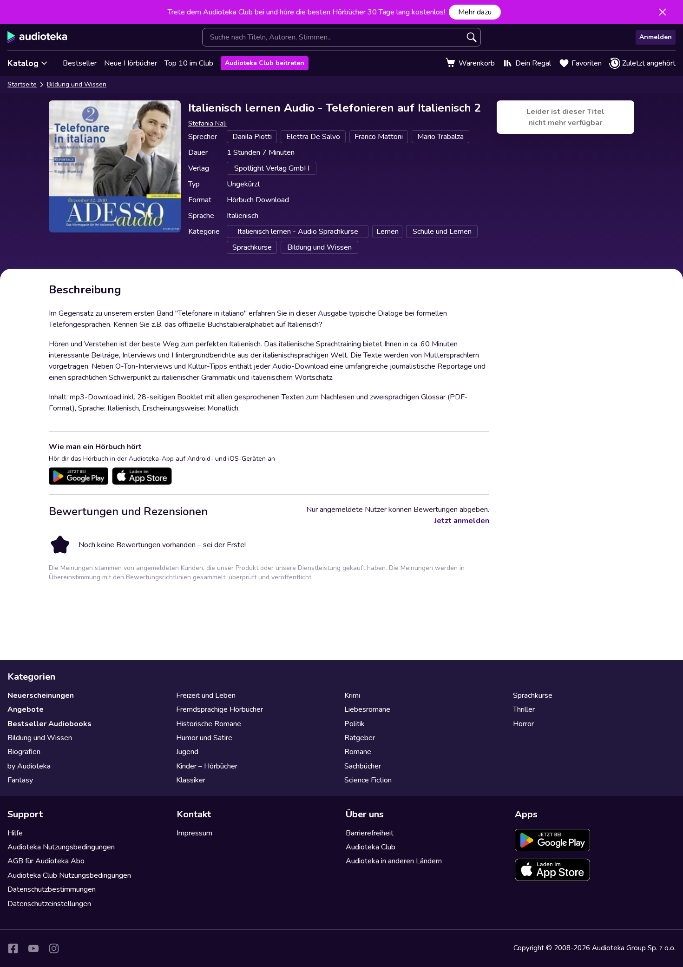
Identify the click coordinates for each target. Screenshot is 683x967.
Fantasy (20, 780)
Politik (354, 724)
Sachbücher (362, 766)
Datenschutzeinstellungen (49, 904)
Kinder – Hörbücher (206, 766)
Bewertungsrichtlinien (158, 577)
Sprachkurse (532, 695)
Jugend (187, 752)
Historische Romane (208, 724)
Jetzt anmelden (461, 521)
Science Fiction (368, 780)
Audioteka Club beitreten (264, 63)
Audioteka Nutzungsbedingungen (61, 847)
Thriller (524, 709)
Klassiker (190, 780)
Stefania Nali (207, 123)
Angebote (25, 709)
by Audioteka (29, 766)
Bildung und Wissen (76, 84)
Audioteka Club (370, 847)
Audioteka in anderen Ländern (394, 861)
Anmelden (655, 37)
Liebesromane (367, 709)
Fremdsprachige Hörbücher (219, 709)
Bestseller (80, 63)
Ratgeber (359, 738)
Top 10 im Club (188, 63)
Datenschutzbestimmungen (51, 889)
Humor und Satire (204, 738)
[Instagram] (53, 948)
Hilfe (15, 833)
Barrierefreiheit (370, 833)
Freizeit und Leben (206, 695)
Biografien (23, 752)
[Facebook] (13, 948)
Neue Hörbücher (130, 63)
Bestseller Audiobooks (49, 724)
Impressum (194, 833)
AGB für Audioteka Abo (46, 861)
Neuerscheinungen (40, 695)
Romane (357, 752)
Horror (523, 724)
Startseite (22, 84)
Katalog (23, 63)
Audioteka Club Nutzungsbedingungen (69, 875)
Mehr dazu (475, 12)
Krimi (352, 695)
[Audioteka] (37, 37)
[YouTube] (33, 948)
